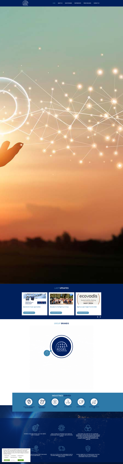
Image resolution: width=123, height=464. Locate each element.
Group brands (68, 3)
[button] (97, 317)
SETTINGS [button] (13, 460)
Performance (20, 455)
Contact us (96, 3)
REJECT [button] (7, 460)
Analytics (6, 457)
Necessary (7, 455)
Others (20, 457)
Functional (13, 455)
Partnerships (77, 3)
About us (60, 3)
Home (54, 3)
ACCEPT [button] (20, 460)
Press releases (87, 3)
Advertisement (14, 457)
